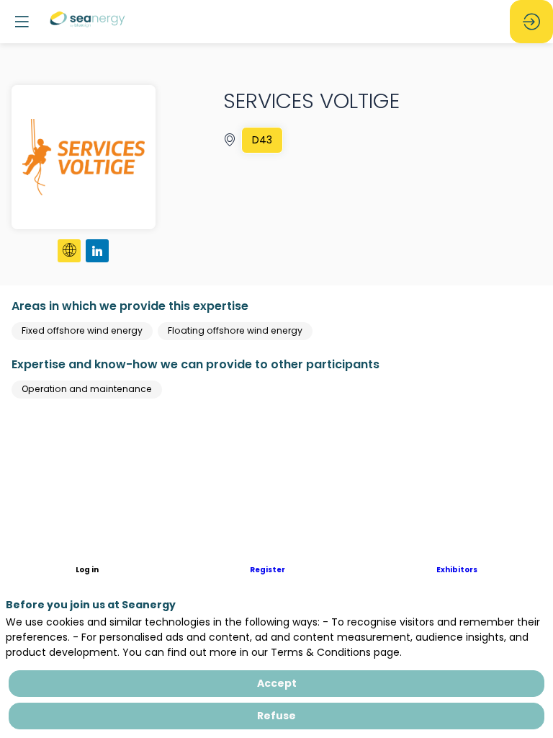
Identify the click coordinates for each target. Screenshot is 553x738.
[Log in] (531, 21)
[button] (87, 570)
